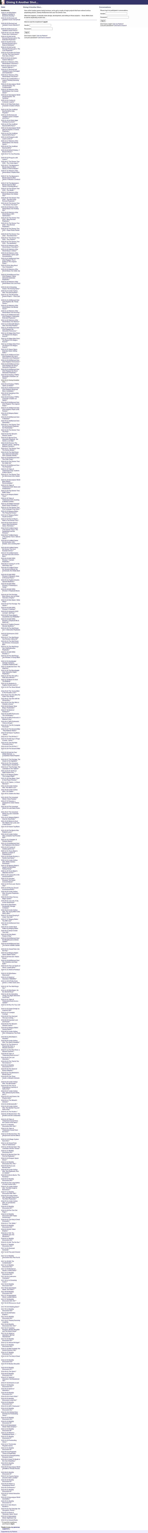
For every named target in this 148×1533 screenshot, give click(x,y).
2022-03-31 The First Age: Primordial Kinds (9, 743)
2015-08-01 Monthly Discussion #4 (7, 1473)
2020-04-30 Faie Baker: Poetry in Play (8, 935)
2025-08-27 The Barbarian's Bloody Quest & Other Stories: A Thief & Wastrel (10, 167)
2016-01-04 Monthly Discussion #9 (7, 1422)
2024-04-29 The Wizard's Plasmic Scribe (9, 434)
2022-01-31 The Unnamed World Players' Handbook (9, 764)
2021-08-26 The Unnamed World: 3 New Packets (9, 798)
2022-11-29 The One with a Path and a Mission (9, 676)
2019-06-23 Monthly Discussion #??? (7, 1065)
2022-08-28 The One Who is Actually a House (10, 703)
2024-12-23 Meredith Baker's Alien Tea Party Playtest (10, 324)
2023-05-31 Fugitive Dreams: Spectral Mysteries (10, 580)
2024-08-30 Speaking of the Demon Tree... (10, 394)
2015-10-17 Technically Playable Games (8, 1445)
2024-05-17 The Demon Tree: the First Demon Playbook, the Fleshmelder (10, 426)
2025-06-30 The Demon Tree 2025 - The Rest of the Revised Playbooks (10, 199)
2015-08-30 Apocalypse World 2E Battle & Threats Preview (10, 1467)
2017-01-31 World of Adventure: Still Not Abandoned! (7, 1335)
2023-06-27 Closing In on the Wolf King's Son (10, 564)
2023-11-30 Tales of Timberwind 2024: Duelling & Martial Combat (10, 499)
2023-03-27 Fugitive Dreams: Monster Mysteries (10, 625)
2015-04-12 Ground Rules (9, 1520)
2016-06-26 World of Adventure (7, 1389)
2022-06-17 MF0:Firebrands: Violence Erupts (10, 722)
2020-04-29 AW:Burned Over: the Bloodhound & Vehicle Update (10, 939)
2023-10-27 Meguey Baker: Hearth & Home (9, 516)
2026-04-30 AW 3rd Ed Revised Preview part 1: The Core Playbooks (10, 48)
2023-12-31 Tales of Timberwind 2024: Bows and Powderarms (10, 486)
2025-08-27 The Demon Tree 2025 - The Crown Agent (10, 162)
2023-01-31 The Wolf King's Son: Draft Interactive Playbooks (10, 648)
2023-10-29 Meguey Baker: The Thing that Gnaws (9, 512)
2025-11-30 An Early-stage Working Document (9, 121)
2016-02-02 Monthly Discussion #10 (7, 1418)
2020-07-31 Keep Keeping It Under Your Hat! (10, 916)
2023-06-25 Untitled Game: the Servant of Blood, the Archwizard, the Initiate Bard (10, 569)
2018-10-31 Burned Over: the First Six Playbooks (10, 1155)
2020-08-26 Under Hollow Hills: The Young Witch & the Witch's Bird (10, 911)
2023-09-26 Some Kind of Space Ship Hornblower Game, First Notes (9, 524)
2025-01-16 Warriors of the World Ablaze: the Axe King (10, 311)
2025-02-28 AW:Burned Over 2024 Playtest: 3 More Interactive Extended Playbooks (10, 277)
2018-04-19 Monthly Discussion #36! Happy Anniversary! (9, 1215)
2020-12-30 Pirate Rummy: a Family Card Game (10, 857)
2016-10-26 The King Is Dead (10, 1356)
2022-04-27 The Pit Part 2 (9, 736)
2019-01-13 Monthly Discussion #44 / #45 (8, 1125)
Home (3, 7)
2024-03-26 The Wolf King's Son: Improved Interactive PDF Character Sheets (10, 453)
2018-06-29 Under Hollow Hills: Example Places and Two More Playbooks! (10, 1197)
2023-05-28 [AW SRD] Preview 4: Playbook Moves (10, 590)
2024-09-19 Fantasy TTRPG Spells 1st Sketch (10, 384)
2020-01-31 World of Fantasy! (10, 969)
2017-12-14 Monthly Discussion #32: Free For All (10, 1256)
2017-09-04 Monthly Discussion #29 (7, 1284)
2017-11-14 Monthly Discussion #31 (7, 1266)
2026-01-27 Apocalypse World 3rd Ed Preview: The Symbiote (10, 96)
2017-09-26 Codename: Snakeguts (8, 1277)
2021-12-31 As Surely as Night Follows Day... (9, 771)
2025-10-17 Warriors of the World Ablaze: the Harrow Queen (9, 142)
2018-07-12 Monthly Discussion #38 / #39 (8, 1192)
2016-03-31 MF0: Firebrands (10, 1406)
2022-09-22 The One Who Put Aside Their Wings (10, 695)
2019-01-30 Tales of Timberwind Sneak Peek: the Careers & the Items (9, 1120)
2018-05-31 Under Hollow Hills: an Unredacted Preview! (9, 1202)
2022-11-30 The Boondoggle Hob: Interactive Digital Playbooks (10, 672)
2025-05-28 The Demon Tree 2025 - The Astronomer (10, 234)
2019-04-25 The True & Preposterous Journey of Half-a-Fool (9, 1087)
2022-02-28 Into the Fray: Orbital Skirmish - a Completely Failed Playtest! (10, 754)
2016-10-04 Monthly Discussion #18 (7, 1360)
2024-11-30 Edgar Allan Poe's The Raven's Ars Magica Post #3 (10, 334)
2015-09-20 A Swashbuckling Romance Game (10, 1456)
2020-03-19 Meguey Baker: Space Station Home (9, 953)
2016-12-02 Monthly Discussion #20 (7, 1345)
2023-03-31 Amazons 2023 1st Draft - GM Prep (9, 612)
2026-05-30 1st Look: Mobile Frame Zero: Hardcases (10, 33)
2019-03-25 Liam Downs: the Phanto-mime (10, 1097)
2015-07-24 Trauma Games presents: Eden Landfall (10, 1477)
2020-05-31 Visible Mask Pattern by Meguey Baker (9, 927)
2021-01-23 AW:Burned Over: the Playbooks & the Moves (10, 844)
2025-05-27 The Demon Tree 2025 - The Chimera (10, 238)
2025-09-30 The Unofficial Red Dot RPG (9, 147)
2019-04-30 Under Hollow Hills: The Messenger (9, 1082)
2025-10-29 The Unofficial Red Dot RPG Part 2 (9, 134)
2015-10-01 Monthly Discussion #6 (7, 1448)
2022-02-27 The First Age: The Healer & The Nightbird (10, 760)
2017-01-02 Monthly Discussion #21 (7, 1339)
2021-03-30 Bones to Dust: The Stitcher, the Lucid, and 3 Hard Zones (10, 822)
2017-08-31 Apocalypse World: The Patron (8, 1288)
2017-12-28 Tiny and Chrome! (10, 1252)
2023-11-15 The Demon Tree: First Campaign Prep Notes (10, 508)
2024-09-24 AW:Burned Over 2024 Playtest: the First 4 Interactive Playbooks (10, 371)
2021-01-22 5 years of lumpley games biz (8, 848)
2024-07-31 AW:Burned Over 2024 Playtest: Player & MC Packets (10, 409)
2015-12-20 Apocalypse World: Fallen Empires (8, 1426)
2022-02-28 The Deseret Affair (10, 748)
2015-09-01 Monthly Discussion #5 (7, 1464)
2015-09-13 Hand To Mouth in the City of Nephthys (10, 1460)
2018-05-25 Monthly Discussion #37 (7, 1207)
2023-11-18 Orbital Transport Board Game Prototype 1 (10, 504)
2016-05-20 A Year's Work (9, 1396)
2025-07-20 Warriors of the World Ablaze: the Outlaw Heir (9, 194)
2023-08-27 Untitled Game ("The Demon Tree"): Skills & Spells (10, 536)
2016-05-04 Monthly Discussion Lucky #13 (8, 1399)
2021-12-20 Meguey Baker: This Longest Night (9, 775)
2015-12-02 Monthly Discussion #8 (7, 1429)
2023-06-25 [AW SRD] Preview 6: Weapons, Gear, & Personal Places (10, 576)
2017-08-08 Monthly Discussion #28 (7, 1292)
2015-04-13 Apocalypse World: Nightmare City (8, 1517)
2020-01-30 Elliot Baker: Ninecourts (8, 974)
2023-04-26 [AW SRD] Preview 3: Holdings (8, 608)
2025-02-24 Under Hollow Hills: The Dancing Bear (9, 291)
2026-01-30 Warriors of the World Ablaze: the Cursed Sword (9, 91)
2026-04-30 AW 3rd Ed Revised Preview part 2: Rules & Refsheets (9, 43)
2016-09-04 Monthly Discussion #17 (7, 1368)
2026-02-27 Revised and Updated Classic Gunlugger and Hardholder (10, 71)
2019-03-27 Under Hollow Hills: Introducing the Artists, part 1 (10, 1092)
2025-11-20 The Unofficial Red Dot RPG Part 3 (9, 125)
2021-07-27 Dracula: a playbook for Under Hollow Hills (10, 802)
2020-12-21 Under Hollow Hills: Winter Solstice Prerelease (9, 861)
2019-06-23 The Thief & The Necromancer (10, 1062)
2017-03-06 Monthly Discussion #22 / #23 (8, 1325)
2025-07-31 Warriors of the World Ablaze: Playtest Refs (10, 171)
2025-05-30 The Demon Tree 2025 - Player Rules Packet (10, 229)
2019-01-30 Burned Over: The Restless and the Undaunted (10, 1114)
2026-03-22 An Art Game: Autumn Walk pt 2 (9, 59)
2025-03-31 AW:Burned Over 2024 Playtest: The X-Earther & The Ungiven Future (10, 261)
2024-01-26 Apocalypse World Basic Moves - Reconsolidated (10, 481)
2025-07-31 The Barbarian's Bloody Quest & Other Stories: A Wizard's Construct (10, 177)
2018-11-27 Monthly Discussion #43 (7, 1151)
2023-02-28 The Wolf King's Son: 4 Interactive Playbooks (10, 629)
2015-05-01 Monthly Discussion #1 (7, 1502)
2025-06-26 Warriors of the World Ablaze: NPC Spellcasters (9, 214)
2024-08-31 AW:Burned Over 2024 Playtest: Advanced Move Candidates (10, 389)
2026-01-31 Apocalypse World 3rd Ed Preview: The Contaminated (10, 85)
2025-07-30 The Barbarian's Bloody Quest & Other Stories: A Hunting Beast (10, 184)
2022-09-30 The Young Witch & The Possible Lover (10, 691)
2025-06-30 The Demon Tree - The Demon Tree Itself (10, 204)
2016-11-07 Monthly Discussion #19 (7, 1353)
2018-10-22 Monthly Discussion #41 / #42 (8, 1163)
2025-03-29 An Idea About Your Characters (9, 266)
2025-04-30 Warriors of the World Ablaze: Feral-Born (9, 246)
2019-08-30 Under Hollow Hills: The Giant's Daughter (10, 1041)
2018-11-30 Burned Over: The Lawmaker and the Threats (10, 1147)
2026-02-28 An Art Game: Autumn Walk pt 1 (9, 66)
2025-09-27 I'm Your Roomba (10, 154)
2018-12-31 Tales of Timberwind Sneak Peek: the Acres (9, 1130)
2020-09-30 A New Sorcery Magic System (9, 897)
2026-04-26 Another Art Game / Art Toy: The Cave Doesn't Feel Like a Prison (10, 54)
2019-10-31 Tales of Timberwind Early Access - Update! (10, 1001)
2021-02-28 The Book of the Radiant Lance (10, 831)
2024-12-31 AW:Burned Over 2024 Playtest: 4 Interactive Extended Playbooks (10, 316)
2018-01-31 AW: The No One (10, 1242)
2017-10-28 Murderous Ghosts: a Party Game (8, 1269)
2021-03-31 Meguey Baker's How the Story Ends (10, 818)
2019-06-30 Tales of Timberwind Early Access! (9, 1054)
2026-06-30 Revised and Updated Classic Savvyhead (10, 18)
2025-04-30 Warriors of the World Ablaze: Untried (9, 250)
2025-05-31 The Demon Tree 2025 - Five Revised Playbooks (10, 224)
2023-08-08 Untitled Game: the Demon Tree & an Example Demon (9, 549)
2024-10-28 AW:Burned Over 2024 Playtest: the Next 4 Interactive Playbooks (10, 365)
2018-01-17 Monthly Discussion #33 (7, 1245)
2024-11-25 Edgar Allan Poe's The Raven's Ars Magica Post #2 (10, 340)
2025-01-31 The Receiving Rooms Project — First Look (10, 295)
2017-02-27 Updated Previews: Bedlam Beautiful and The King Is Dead (10, 1329)
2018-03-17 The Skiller (8, 1223)
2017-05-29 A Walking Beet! (10, 1307)
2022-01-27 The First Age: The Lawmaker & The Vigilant (10, 767)
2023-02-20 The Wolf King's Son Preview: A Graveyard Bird (10, 642)
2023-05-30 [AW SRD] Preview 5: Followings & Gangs (9, 585)
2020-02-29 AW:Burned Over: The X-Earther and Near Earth (10, 962)
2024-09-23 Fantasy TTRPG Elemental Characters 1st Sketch (10, 376)
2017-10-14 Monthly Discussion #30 (7, 1273)
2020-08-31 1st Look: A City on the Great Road (9, 901)
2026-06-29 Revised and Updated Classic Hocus (9, 29)
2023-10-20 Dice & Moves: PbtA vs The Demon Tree (9, 519)
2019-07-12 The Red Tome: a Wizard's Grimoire (10, 1050)
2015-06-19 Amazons (8, 1487)
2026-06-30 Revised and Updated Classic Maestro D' (10, 24)
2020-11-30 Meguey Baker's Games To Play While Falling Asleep (10, 867)
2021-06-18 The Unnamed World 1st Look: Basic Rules (10, 807)
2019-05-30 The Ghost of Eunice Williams (9, 1069)
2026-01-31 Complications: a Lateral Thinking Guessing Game (10, 80)
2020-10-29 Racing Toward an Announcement (9, 888)
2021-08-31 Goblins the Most (10, 793)
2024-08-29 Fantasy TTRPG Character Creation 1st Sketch (10, 398)
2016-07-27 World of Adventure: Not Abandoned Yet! (10, 1379)
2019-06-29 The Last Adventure (7, 1058)
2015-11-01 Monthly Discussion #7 (7, 1437)
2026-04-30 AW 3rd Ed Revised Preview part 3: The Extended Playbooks (10, 38)
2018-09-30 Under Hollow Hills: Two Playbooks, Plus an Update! (10, 1171)
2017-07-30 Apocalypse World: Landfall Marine (9, 1296)
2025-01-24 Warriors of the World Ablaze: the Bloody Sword (9, 307)
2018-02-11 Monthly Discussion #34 (7, 1239)
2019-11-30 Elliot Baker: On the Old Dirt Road (9, 991)
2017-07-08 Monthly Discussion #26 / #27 (8, 1300)
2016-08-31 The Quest (8, 1371)
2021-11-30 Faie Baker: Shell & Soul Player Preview (10, 779)
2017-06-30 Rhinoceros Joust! (10, 1303)
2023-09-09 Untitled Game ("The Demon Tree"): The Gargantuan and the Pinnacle (9, 530)
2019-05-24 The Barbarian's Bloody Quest (10, 1073)
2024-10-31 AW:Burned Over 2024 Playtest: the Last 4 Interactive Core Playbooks (10, 356)
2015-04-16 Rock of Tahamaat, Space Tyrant (9, 1513)
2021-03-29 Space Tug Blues (10, 826)
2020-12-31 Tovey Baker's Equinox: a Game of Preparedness (9, 852)
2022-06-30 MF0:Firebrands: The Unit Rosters (10, 714)
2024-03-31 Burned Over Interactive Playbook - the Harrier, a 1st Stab (9, 439)
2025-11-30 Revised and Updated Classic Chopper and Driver (10, 116)
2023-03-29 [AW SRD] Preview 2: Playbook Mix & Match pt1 (10, 620)
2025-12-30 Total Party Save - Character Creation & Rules (10, 105)
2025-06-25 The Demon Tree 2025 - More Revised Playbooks (10, 219)
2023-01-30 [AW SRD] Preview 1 (8, 652)
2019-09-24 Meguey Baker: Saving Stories (9, 1028)
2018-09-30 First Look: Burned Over (8, 1166)
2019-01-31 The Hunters (9, 1111)
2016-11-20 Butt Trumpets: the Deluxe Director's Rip (10, 1349)
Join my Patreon (42, 35)
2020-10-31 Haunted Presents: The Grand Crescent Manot (8, 880)
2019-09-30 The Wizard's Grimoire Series (9, 1024)
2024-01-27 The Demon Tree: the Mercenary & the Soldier (10, 475)
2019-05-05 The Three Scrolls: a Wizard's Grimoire (10, 1077)
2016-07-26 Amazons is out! (10, 1383)
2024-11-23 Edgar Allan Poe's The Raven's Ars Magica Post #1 (10, 345)
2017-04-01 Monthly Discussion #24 (7, 1317)
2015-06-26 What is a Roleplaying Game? (8, 1484)
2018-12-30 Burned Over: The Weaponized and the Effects (10, 1134)
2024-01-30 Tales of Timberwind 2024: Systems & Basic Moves (10, 470)
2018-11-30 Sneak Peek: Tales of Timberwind (9, 1144)
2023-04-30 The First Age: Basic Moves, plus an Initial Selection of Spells (10, 596)
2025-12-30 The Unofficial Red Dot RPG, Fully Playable (9, 111)
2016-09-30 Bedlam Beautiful (10, 1364)
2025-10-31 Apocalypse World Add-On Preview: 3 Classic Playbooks (10, 129)
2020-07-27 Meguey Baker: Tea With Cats (9, 920)
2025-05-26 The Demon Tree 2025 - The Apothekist (10, 242)
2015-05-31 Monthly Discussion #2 (7, 1490)
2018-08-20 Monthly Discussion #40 (7, 1179)
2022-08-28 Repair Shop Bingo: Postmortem (9, 707)
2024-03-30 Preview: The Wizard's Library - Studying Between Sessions (10, 444)
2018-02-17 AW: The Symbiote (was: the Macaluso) (7, 1234)
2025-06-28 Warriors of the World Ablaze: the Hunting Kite (10, 208)
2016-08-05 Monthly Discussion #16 (7, 1374)
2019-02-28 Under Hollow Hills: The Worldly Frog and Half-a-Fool (10, 1107)
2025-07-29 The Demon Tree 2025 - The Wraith (10, 189)
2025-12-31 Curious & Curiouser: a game (8, 101)
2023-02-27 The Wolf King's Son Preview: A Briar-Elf (10, 638)
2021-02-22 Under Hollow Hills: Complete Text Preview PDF (10, 835)
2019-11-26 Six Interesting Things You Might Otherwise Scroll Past (10, 995)
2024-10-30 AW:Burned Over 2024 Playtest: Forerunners (10, 361)
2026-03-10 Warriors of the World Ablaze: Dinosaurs (9, 62)
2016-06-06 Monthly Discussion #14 (7, 1393)
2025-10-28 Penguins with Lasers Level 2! (9, 138)
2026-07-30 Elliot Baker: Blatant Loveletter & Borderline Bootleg (8, 14)
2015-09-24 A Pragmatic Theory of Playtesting (8, 1452)
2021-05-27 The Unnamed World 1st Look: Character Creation (10, 813)
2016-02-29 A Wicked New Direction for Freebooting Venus (9, 1413)
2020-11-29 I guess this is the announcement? (10, 875)
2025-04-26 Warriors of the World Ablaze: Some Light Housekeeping (9, 254)
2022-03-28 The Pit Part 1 (9, 746)
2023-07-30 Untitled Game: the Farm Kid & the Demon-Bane (10, 554)
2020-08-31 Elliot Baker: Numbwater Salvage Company (8, 906)
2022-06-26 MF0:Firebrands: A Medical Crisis (10, 718)
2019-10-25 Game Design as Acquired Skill (10, 1009)
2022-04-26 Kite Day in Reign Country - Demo (10, 739)
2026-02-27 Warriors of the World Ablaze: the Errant (9, 75)
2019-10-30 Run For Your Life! (10, 1005)
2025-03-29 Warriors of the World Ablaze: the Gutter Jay (10, 270)
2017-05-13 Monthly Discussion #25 (7, 1309)
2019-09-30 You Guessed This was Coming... (9, 1017)
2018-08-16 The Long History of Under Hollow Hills (10, 1183)
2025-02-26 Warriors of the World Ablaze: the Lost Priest (10, 282)
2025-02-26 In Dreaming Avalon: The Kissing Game (10, 288)
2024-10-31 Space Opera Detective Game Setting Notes (9, 351)
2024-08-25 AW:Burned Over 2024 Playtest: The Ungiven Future (10, 404)
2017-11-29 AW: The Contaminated (7, 1262)
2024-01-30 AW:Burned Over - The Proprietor (10, 466)
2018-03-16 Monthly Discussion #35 (7, 1226)
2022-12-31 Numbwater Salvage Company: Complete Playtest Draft (9, 662)
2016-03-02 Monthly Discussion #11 (7, 1409)
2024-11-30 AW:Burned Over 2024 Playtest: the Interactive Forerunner (10, 329)
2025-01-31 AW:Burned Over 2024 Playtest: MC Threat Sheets (10, 301)
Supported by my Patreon (9, 1531)
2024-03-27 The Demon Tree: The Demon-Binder (10, 449)
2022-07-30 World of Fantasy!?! (7, 710)
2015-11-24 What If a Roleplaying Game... (8, 1433)
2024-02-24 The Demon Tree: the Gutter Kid (10, 462)
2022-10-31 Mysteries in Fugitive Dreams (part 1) (9, 684)
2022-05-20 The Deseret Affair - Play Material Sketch (10, 729)
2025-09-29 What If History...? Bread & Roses (10, 151)
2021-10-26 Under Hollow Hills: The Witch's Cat (9, 786)
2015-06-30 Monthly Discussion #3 (7, 1480)
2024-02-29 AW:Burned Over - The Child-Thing (10, 458)
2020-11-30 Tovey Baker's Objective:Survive (9, 871)
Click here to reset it (44, 37)
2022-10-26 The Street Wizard (10, 687)
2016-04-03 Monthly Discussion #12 (7, 1403)
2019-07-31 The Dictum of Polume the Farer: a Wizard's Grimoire (9, 1046)
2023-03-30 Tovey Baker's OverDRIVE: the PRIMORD (10, 616)
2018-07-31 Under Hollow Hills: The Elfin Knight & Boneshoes (9, 1188)
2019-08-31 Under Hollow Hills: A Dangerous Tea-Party (10, 1032)
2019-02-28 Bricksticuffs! (9, 1104)
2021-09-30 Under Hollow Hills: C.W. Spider (9, 790)
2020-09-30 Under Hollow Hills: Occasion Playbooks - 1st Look (10, 893)
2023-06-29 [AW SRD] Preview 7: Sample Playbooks (8, 560)
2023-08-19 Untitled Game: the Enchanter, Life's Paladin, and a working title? (10, 542)
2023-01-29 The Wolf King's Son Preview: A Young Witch (10, 656)
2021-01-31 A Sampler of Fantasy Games (9, 840)
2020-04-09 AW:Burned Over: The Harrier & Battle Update (10, 944)
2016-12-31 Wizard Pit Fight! (10, 1342)
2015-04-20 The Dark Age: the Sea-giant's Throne (10, 1509)
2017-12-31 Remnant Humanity (8, 1249)
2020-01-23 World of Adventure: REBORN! (8, 978)
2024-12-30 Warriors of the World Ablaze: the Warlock (10, 321)
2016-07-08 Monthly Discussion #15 (7, 1385)
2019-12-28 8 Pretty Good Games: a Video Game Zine (10, 981)
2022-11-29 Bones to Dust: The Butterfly (9, 680)
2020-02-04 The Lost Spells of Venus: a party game (10, 966)
